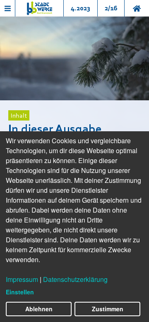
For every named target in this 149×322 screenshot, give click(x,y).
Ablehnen (39, 309)
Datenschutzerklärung (75, 279)
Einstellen (20, 292)
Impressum (22, 279)
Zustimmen (107, 309)
